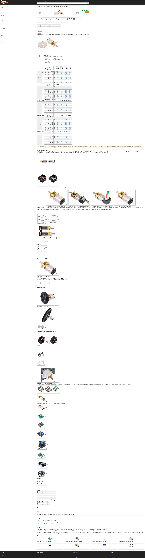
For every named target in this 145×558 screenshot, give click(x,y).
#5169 (70, 110)
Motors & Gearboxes (3, 29)
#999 (57, 104)
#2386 (61, 109)
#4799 (61, 81)
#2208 (61, 143)
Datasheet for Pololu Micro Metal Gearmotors (45, 520)
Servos (1, 37)
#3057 (61, 82)
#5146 (66, 127)
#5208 (66, 74)
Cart (47, 1)
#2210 (61, 103)
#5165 (70, 108)
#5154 (66, 104)
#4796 (58, 97)
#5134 (66, 122)
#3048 (61, 73)
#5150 (66, 129)
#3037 (58, 73)
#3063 (58, 91)
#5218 (66, 78)
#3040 (58, 76)
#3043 (58, 79)
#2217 (61, 111)
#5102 (66, 135)
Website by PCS (76, 557)
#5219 (70, 78)
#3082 (61, 88)
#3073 (61, 91)
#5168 (66, 110)
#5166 (66, 109)
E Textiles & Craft (3, 22)
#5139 (70, 124)
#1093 (58, 106)
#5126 (66, 119)
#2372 (58, 129)
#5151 (70, 129)
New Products (2, 41)
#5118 (66, 142)
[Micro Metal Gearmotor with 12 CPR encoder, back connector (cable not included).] (79, 197)
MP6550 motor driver (80, 412)
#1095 (58, 142)
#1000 (58, 103)
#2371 (58, 127)
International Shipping (40, 555)
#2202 (61, 137)
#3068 (58, 95)
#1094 (58, 143)
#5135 (70, 122)
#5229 (70, 82)
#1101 (58, 108)
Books (1, 14)
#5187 (70, 91)
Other (1, 42)
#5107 (70, 137)
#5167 (70, 109)
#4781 (61, 136)
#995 (57, 111)
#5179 (70, 88)
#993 (57, 137)
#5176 (66, 113)
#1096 (58, 141)
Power (1, 30)
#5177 (70, 113)
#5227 (70, 81)
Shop (43, 1)
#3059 (61, 129)
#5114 (66, 140)
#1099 (58, 135)
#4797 (61, 97)
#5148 (66, 128)
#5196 (66, 95)
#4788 (58, 74)
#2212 (61, 106)
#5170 (66, 111)
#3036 (58, 72)
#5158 (66, 106)
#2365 (58, 122)
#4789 (61, 74)
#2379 (61, 122)
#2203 (61, 138)
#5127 (70, 119)
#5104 (66, 136)
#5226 (66, 81)
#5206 (66, 73)
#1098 (58, 138)
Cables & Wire (2, 15)
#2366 (58, 123)
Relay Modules (2, 35)
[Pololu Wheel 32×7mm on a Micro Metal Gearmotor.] (48, 297)
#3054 (61, 79)
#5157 (70, 105)
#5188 (66, 92)
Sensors (2, 36)
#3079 (61, 96)
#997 (57, 109)
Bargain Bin (2, 13)
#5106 (66, 137)
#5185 (70, 90)
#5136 (66, 123)
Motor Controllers (3, 28)
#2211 (61, 104)
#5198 (66, 96)
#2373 (61, 113)
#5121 (70, 143)
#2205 (61, 140)
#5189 (70, 92)
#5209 (70, 74)
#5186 (66, 91)
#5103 (70, 135)
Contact (38, 1)
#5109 (70, 138)
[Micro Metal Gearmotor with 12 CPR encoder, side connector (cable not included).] (102, 197)
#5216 (66, 77)
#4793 (61, 128)
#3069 (58, 96)
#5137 (70, 123)
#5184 (66, 90)
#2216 (61, 110)
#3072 (61, 90)
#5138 (66, 124)
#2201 (61, 135)
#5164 (66, 108)
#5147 (70, 127)
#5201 (70, 97)
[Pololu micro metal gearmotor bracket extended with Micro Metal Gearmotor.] (48, 374)
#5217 (70, 77)
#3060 (58, 88)
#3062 (58, 90)
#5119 (70, 142)
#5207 (70, 73)
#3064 (58, 92)
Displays (2, 21)
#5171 (70, 111)
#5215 (70, 76)
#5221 (70, 79)
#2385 (61, 127)
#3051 (61, 76)
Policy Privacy (3, 555)
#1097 (58, 140)
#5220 (66, 79)
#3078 (61, 95)
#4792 (58, 128)
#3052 (61, 77)
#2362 (58, 119)
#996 (57, 110)
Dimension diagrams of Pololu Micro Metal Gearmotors (46, 522)
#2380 (61, 123)
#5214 (66, 76)
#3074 (61, 92)
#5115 (70, 140)
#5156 (66, 105)
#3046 (58, 82)
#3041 (58, 77)
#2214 (61, 108)
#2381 (61, 124)
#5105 (70, 136)
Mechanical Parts (3, 27)
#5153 (70, 103)
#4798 (58, 81)
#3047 (61, 72)
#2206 (61, 141)
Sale (2, 7)
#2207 (61, 142)
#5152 (66, 103)
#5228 (66, 82)
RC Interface (2, 34)
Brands (2, 6)
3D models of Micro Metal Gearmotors (44, 523)
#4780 (58, 136)
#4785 (61, 105)
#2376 (61, 119)
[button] (40, 14)
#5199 (70, 96)
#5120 (66, 143)
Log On (51, 1)
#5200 (66, 97)
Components (2, 16)
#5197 (70, 95)
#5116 (66, 141)
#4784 (58, 105)
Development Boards (3, 20)
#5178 (66, 88)
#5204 (66, 72)
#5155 (70, 104)
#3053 (61, 78)
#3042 (58, 78)
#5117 (70, 141)
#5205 (70, 72)
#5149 (70, 128)
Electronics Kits (2, 9)
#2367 (58, 124)
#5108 (66, 138)
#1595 (58, 113)
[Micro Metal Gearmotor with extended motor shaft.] (125, 197)
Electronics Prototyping (3, 23)
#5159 (70, 106)
